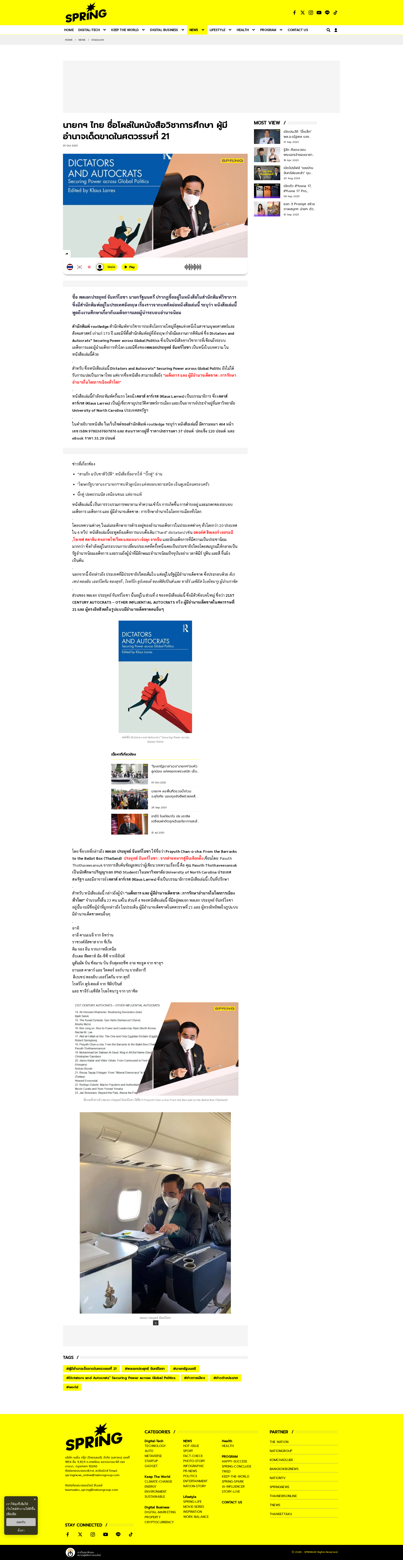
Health (227, 1441)
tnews (275, 1505)
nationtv (278, 1478)
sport (188, 1451)
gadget (151, 1466)
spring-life (192, 1501)
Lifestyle (189, 1497)
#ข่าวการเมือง (194, 1377)
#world (72, 1387)
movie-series (193, 1506)
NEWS (82, 40)
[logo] (86, 12)
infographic (193, 1466)
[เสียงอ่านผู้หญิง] (106, 267)
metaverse (153, 1456)
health (228, 1446)
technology (155, 1446)
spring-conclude (236, 1466)
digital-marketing (160, 1512)
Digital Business (157, 1507)
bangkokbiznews (284, 1469)
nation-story (194, 1486)
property (153, 1517)
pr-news (190, 1471)
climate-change (158, 1481)
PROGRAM (230, 1456)
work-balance (196, 1516)
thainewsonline (283, 1496)
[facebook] (74, 254)
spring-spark (233, 1481)
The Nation (279, 1442)
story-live (231, 1491)
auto (149, 1451)
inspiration (192, 1511)
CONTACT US (232, 1502)
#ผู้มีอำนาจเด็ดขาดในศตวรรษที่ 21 (91, 1368)
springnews (279, 1487)
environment (156, 1491)
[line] (89, 254)
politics (190, 1476)
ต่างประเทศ (98, 40)
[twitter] (82, 253)
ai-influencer (233, 1486)
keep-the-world (235, 1476)
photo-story (194, 1461)
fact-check (193, 1456)
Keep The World (157, 1476)
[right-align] (328, 30)
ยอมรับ (21, 1522)
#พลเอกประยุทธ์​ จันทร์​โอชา (145, 1368)
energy (151, 1486)
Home (69, 40)
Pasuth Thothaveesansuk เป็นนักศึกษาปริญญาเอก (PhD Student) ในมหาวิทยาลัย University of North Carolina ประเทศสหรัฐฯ (154, 872)
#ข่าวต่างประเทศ (225, 1377)
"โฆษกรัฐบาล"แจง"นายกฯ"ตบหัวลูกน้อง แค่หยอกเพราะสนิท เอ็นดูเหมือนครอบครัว (143, 484)
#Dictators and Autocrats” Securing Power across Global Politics (121, 1377)
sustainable (155, 1496)
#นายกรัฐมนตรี (184, 1368)
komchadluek (281, 1460)
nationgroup (281, 1451)
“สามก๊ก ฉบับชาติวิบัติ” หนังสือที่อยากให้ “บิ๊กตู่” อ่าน (119, 473)
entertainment (195, 1481)
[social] (294, 12)
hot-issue (191, 1446)
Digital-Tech (154, 1441)
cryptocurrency (159, 1522)
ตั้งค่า (21, 1530)
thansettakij (281, 1514)
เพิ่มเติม (11, 1514)
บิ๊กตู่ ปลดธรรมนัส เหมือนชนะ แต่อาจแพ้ (109, 494)
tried (226, 1471)
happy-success (234, 1461)
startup (151, 1461)
